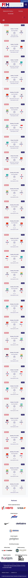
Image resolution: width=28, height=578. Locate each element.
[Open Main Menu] (3, 20)
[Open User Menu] (25, 17)
